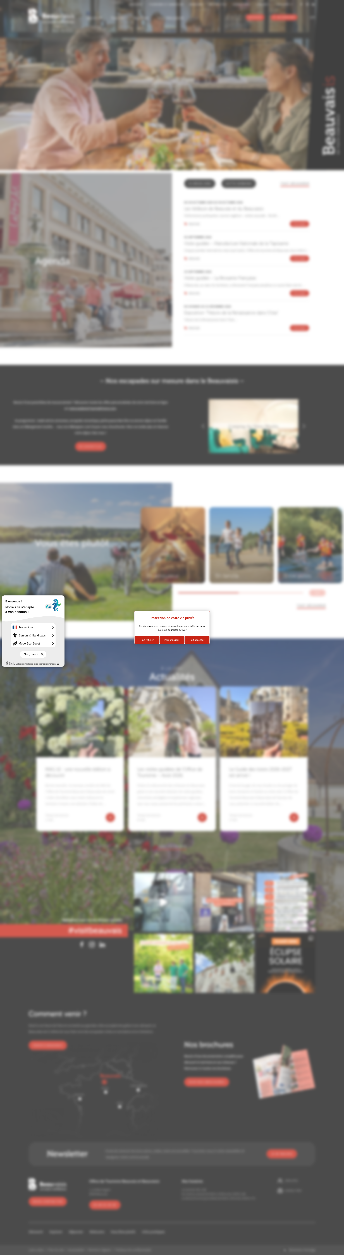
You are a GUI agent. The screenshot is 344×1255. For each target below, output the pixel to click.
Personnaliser (171, 639)
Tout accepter (196, 639)
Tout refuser (147, 639)
